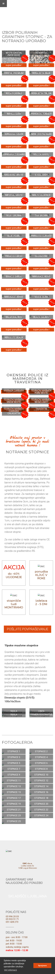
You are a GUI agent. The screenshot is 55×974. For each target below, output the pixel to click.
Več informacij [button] (10, 970)
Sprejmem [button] (42, 966)
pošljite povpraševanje (27, 629)
